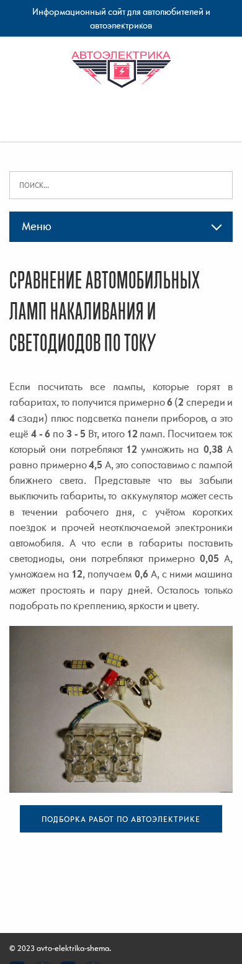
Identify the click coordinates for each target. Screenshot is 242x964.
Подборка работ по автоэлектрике (121, 819)
